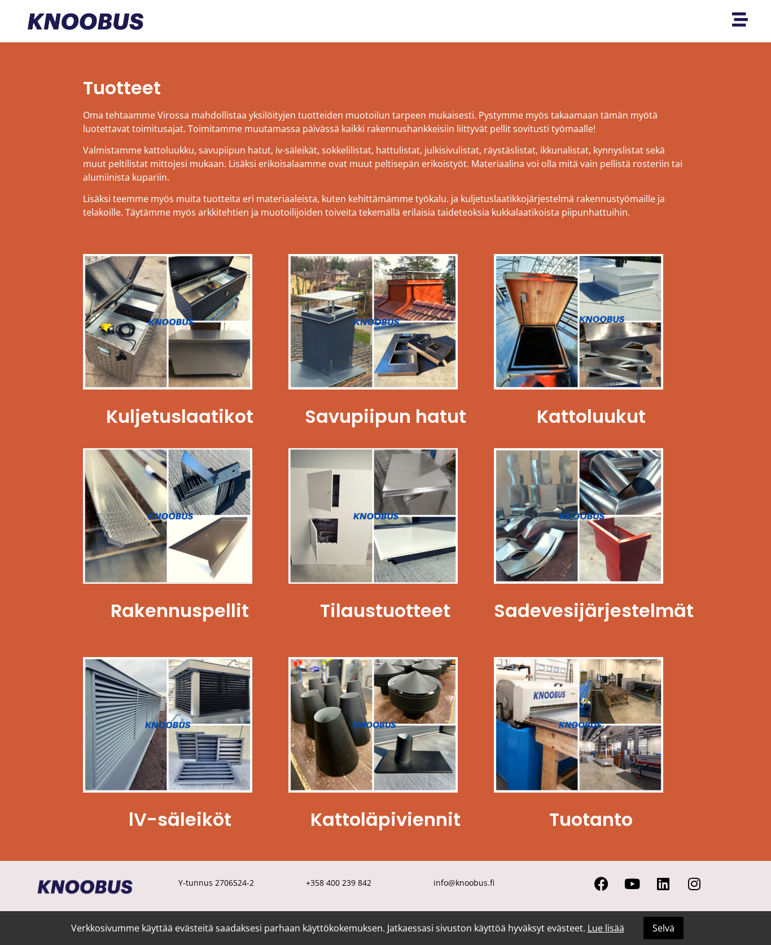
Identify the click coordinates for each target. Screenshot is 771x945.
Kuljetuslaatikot (179, 416)
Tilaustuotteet (385, 610)
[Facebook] (601, 884)
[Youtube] (632, 884)
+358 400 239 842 (338, 882)
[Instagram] (694, 884)
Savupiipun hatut (385, 416)
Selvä (663, 928)
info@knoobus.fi (463, 882)
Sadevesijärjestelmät (594, 610)
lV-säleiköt (180, 819)
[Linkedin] (663, 884)
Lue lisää (606, 928)
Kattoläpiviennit (385, 819)
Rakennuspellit (180, 610)
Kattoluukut (591, 416)
